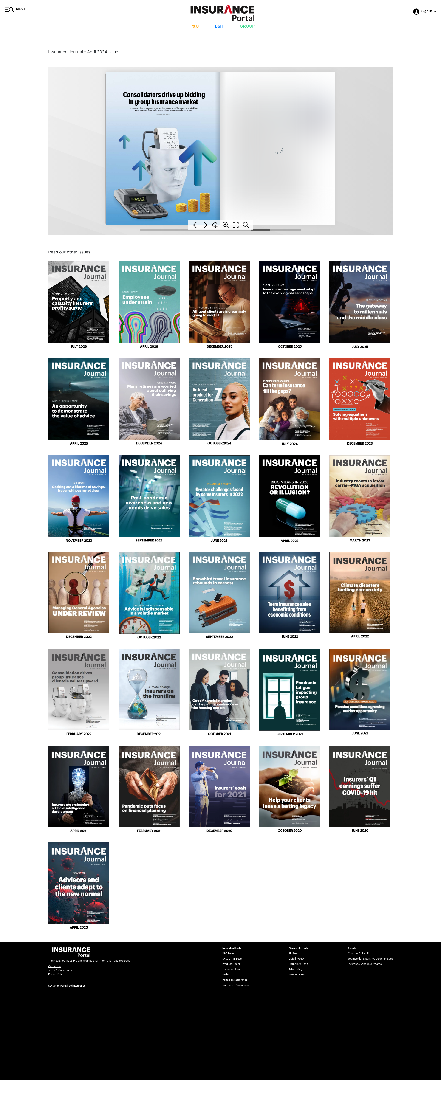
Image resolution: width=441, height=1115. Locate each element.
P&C (194, 26)
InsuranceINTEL (298, 974)
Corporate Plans (298, 964)
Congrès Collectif (358, 953)
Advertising (295, 969)
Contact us (54, 966)
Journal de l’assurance (235, 985)
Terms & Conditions (60, 970)
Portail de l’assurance (72, 986)
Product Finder (231, 964)
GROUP (247, 26)
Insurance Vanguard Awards (365, 964)
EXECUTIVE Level (232, 958)
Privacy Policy (56, 974)
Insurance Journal (233, 969)
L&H (219, 26)
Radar (225, 974)
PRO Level (228, 953)
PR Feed (293, 953)
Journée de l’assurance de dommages (370, 958)
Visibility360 (296, 958)
